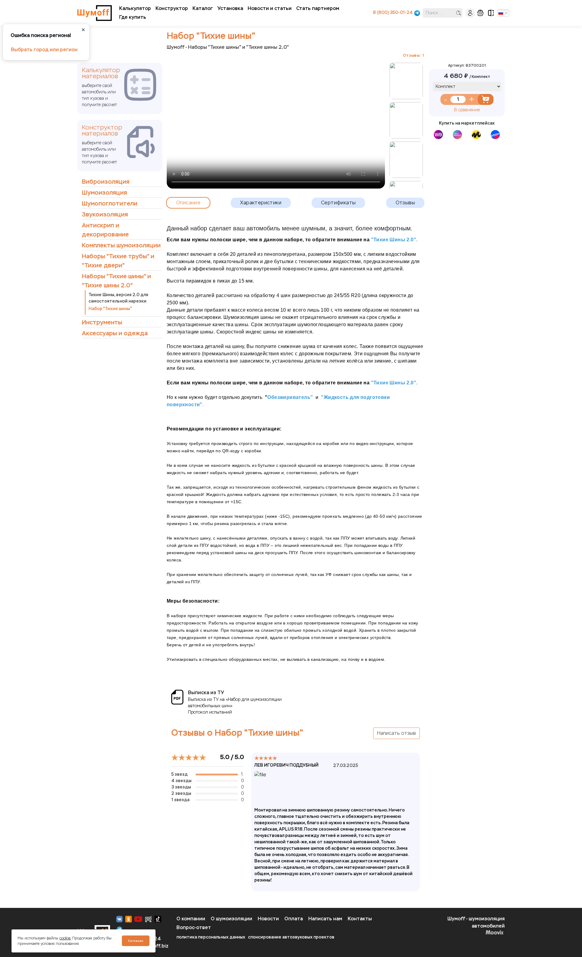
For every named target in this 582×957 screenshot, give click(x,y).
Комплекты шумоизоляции (121, 245)
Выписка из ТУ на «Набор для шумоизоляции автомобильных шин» (235, 702)
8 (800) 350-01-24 (393, 12)
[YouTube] (138, 919)
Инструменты (102, 322)
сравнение (491, 13)
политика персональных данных (210, 937)
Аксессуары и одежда (115, 333)
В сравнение (467, 109)
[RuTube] (148, 919)
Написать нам (325, 919)
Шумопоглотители (109, 203)
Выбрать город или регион (44, 49)
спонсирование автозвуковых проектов (291, 937)
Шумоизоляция (104, 192)
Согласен (135, 941)
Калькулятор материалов (101, 73)
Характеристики (260, 203)
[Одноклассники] (128, 919)
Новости (268, 919)
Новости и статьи (270, 8)
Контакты (360, 919)
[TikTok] (158, 919)
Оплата (293, 919)
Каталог (202, 8)
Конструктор (172, 8)
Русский (503, 13)
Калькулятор (135, 8)
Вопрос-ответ (193, 927)
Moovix (459, 932)
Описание (188, 203)
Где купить (132, 17)
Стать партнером (317, 8)
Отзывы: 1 (413, 55)
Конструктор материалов (102, 131)
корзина (480, 13)
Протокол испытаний (210, 712)
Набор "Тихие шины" (110, 308)
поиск (458, 13)
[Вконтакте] (119, 919)
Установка (230, 8)
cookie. (65, 938)
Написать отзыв (396, 733)
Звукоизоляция (105, 214)
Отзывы (405, 203)
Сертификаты (338, 203)
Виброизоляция (105, 182)
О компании (190, 919)
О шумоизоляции (231, 919)
